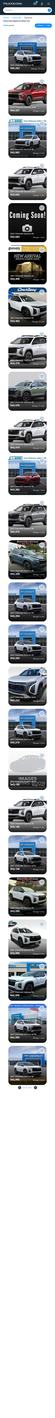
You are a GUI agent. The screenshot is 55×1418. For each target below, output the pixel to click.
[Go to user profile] (42, 3)
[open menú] (48, 3)
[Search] (49, 10)
